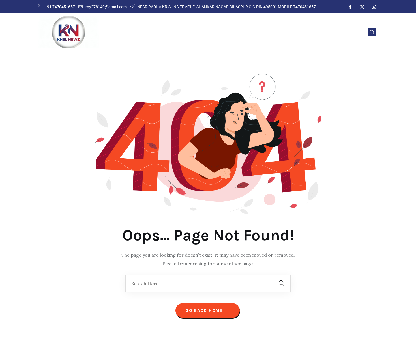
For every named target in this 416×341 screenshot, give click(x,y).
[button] (372, 32)
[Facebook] (350, 7)
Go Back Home (205, 310)
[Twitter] (362, 7)
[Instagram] (374, 7)
